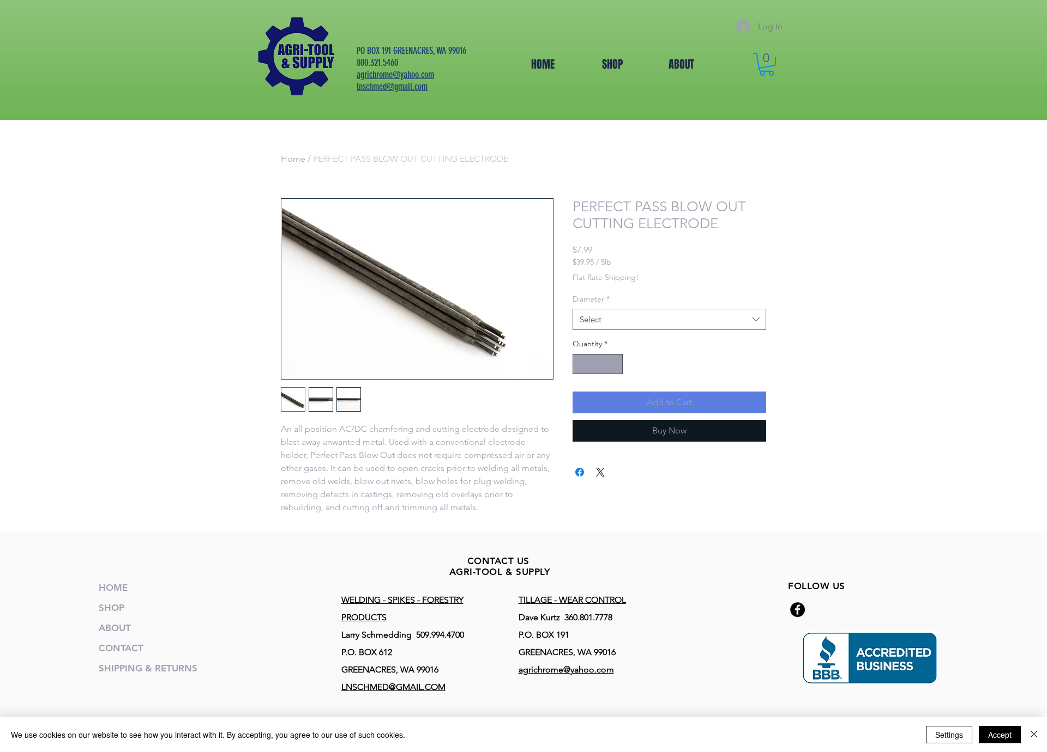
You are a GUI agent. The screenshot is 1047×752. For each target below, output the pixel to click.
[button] (766, 64)
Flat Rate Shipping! (606, 277)
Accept (1000, 734)
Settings (949, 734)
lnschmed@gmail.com (392, 87)
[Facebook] (797, 609)
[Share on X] (600, 472)
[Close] (1033, 734)
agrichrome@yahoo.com (395, 75)
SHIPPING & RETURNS (148, 668)
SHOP (111, 607)
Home (293, 159)
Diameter (591, 299)
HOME (113, 587)
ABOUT (115, 627)
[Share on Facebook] (579, 472)
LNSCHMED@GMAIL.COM (393, 687)
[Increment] (614, 364)
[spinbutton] (597, 364)
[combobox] (669, 319)
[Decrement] (581, 364)
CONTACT (121, 648)
